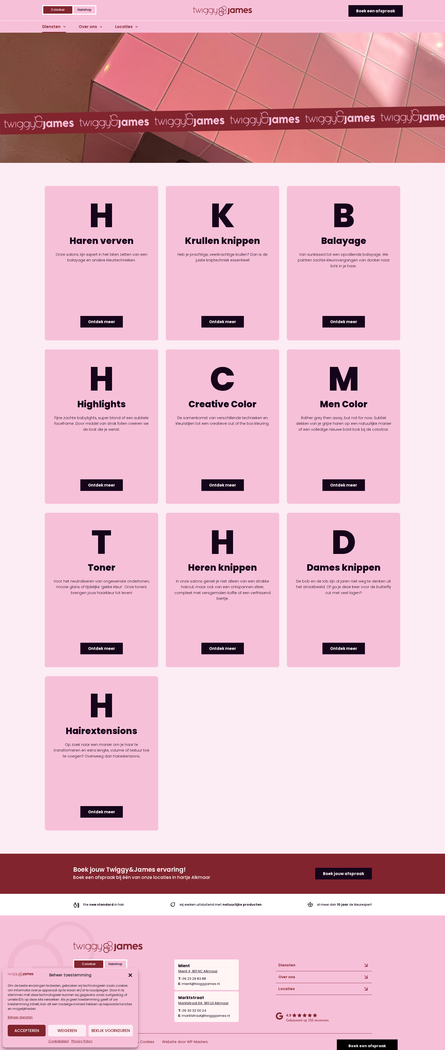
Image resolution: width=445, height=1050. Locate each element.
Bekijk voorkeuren (110, 1030)
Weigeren (67, 1030)
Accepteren (26, 1030)
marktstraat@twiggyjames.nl (206, 1015)
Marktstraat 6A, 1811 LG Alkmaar (203, 1003)
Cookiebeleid (58, 1041)
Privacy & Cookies (138, 1041)
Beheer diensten (20, 1017)
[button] (130, 975)
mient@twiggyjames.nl (201, 983)
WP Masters (197, 1041)
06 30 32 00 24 (194, 1010)
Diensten (51, 26)
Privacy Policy (81, 1041)
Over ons (88, 26)
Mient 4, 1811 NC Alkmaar (198, 971)
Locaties (124, 26)
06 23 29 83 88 (194, 978)
